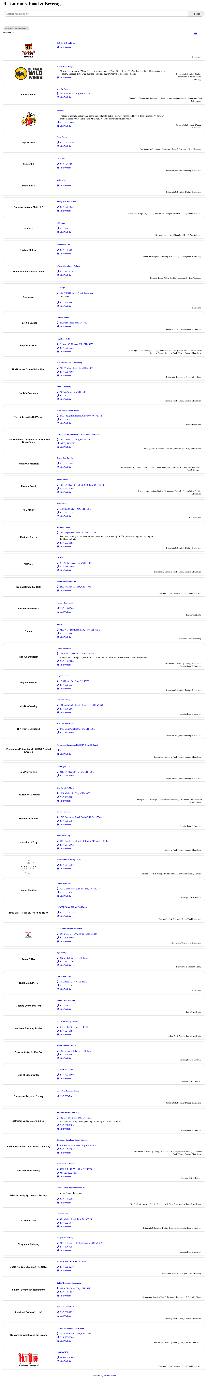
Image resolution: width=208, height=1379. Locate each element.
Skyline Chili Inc (63, 244)
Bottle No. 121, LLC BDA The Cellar (71, 1261)
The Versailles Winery (66, 1164)
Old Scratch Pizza (64, 976)
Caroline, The (62, 1214)
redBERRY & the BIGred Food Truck (72, 907)
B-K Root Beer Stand (65, 723)
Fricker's (60, 111)
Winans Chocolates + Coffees (68, 266)
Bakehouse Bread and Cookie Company (72, 1140)
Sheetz (59, 624)
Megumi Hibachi (63, 676)
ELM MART (62, 503)
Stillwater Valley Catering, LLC (69, 1112)
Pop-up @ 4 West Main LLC (68, 201)
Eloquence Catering (65, 1238)
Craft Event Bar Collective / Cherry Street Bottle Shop (78, 434)
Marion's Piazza (63, 527)
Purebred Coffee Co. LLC (67, 1307)
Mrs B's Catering (63, 700)
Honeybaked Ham (64, 648)
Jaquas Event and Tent (66, 1000)
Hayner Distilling (64, 883)
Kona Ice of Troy (63, 836)
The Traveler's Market (66, 788)
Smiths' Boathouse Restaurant (69, 1283)
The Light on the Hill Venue (68, 410)
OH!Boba (60, 557)
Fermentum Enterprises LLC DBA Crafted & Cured (77, 745)
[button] (195, 33)
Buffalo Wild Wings (65, 67)
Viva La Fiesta (62, 89)
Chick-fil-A (61, 159)
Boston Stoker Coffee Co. (67, 1045)
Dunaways (61, 287)
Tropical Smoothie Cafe (66, 581)
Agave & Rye (62, 952)
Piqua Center (62, 137)
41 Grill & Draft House (66, 43)
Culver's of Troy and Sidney (68, 1091)
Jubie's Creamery (64, 386)
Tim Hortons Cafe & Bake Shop (69, 363)
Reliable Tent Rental (65, 603)
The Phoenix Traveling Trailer (69, 859)
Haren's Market (63, 317)
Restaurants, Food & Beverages (15, 28)
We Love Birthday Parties (67, 1022)
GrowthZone (110, 1375)
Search (197, 14)
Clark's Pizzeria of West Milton (69, 929)
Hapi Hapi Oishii (63, 339)
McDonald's (61, 180)
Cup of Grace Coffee (65, 1069)
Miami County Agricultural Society (71, 1188)
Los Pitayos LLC (63, 766)
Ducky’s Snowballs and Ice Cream (70, 1328)
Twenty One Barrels (65, 458)
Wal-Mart (61, 223)
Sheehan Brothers (64, 812)
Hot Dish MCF (62, 1352)
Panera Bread (62, 479)
